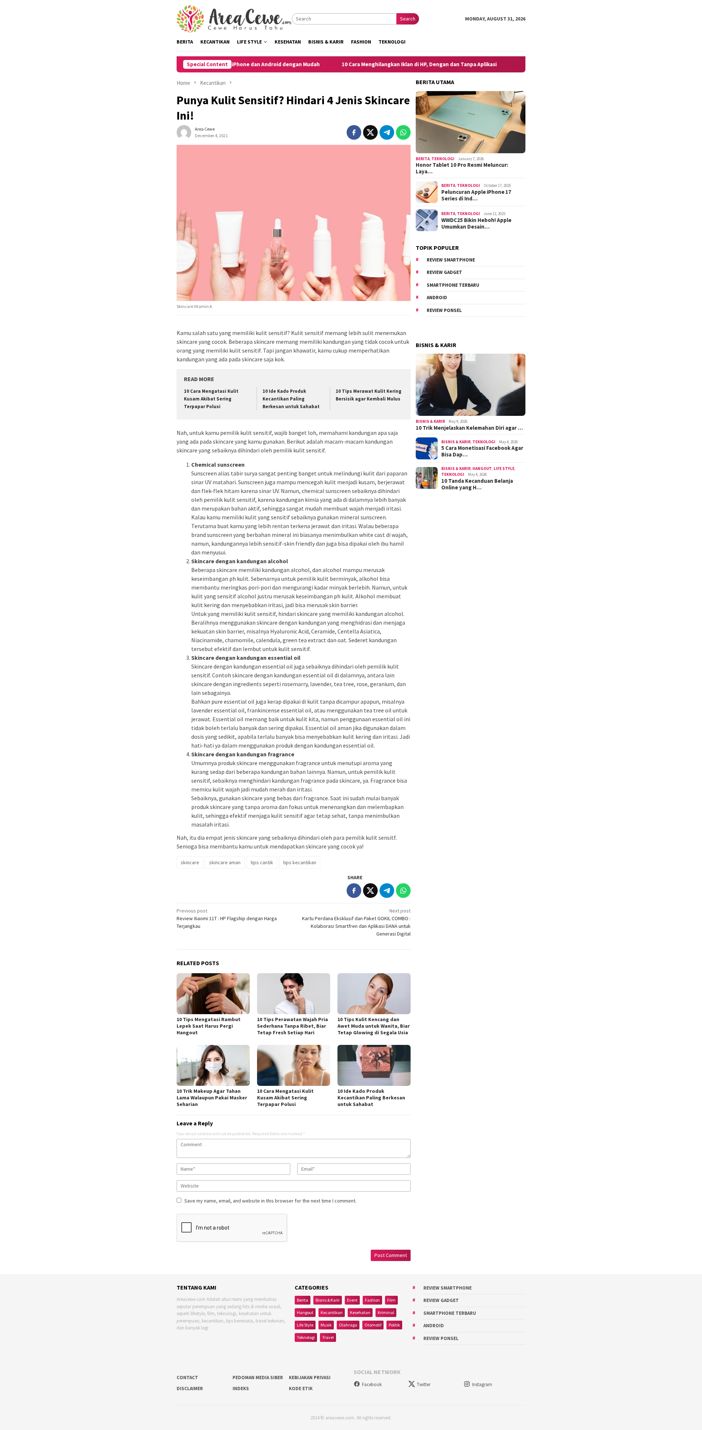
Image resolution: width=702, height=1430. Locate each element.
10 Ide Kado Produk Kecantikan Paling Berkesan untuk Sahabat (291, 399)
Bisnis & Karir (430, 421)
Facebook (372, 1384)
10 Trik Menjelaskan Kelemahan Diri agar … (469, 428)
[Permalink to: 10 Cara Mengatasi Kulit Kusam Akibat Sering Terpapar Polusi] (293, 1065)
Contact (187, 1377)
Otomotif (373, 1325)
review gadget (444, 272)
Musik (326, 1325)
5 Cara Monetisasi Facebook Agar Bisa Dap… (482, 451)
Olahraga (348, 1325)
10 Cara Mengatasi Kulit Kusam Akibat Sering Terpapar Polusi (211, 399)
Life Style (504, 468)
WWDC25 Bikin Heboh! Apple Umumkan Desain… (476, 223)
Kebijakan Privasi (310, 1377)
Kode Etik (301, 1388)
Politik (394, 1325)
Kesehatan (360, 1312)
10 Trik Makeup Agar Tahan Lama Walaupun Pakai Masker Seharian (212, 1097)
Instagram (482, 1384)
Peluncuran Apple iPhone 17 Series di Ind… (476, 195)
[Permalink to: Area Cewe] (184, 132)
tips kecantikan (299, 862)
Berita (423, 158)
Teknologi (442, 158)
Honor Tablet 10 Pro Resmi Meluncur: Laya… (462, 168)
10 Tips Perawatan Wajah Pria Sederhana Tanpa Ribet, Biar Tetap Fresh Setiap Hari (292, 1026)
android (437, 297)
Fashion (372, 1300)
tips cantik (261, 862)
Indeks (241, 1388)
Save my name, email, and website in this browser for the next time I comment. (270, 1200)
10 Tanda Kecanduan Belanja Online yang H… (477, 484)
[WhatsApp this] (403, 132)
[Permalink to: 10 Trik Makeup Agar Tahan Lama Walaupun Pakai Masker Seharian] (213, 1065)
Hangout (482, 468)
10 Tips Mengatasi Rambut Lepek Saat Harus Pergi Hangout (209, 1026)
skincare (190, 862)
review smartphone (451, 260)
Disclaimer (190, 1388)
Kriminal (386, 1312)
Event (352, 1300)
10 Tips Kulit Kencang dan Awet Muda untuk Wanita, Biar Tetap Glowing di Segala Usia (373, 1026)
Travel (328, 1337)
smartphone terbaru (453, 285)
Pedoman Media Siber (258, 1377)
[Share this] (354, 132)
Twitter (423, 1384)
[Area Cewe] (234, 18)
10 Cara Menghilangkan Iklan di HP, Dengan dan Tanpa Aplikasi (375, 64)
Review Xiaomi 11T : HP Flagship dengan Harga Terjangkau (227, 918)
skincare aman (225, 862)
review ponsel (444, 310)
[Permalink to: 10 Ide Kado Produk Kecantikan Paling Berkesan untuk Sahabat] (374, 1065)
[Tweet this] (370, 132)
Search (407, 18)
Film (391, 1300)
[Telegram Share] (387, 132)
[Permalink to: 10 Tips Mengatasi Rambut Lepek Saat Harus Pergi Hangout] (213, 993)
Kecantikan (332, 1312)
